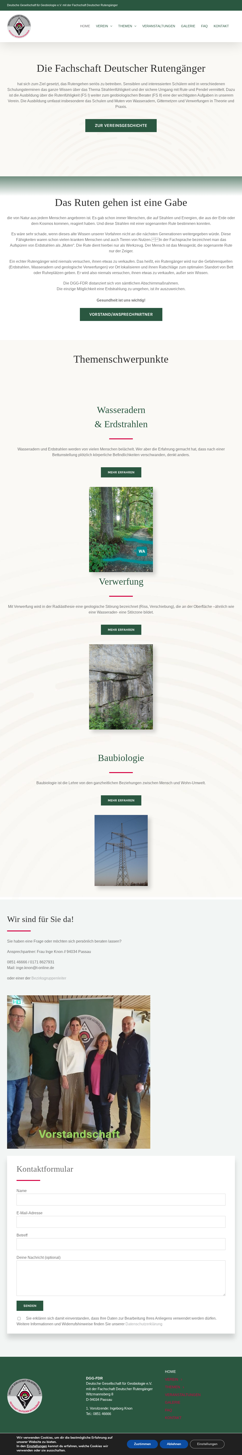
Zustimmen (142, 1444)
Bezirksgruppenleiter (48, 978)
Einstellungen (37, 1446)
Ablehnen (174, 1444)
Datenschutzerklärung (143, 1324)
